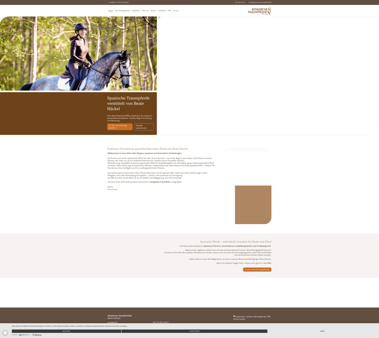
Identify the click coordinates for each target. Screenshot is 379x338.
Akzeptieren (194, 331)
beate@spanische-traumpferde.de (260, 2)
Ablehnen (66, 331)
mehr (322, 331)
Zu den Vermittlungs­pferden (118, 126)
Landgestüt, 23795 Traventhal (119, 2)
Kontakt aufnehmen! (141, 126)
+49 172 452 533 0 (160, 322)
